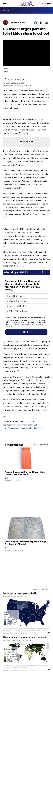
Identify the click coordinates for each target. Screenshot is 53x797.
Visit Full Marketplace (40, 445)
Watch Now (46, 3)
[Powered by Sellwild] (44, 589)
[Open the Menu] (4, 3)
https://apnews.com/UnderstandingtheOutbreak (24, 428)
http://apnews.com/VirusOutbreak (18, 424)
